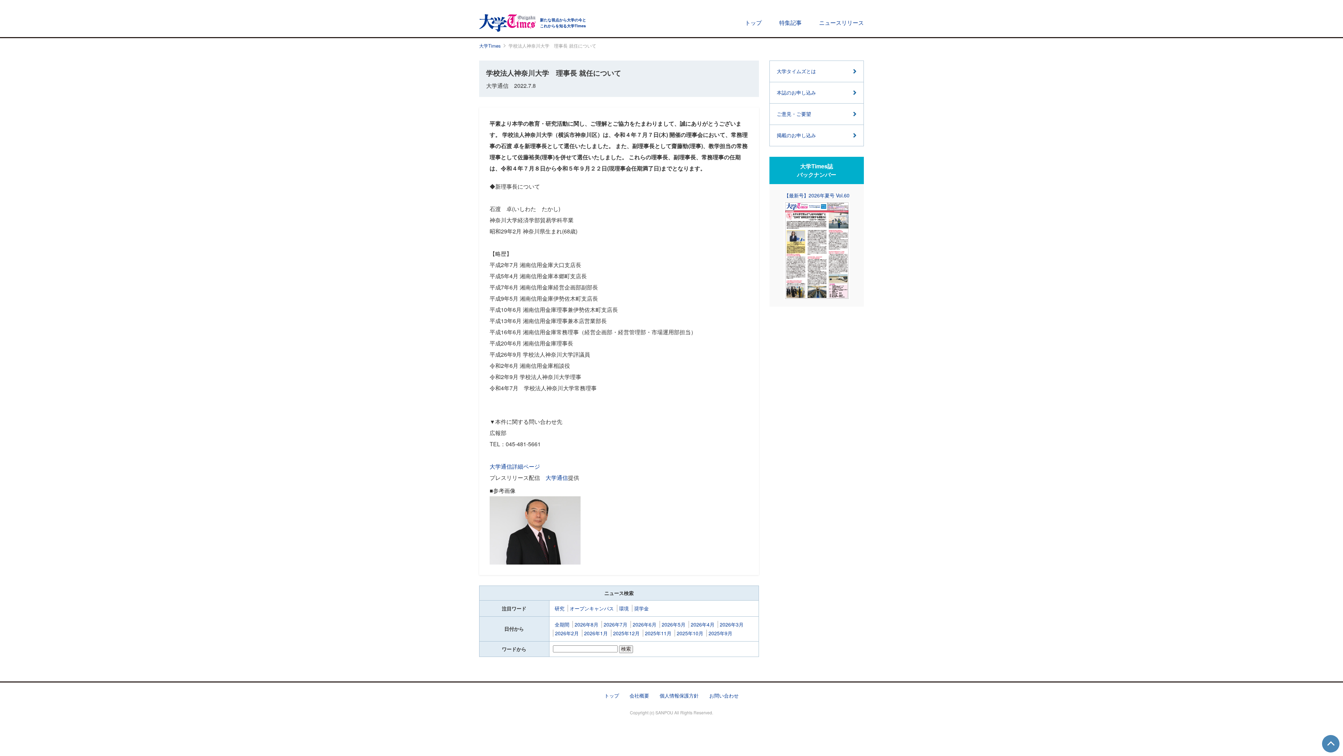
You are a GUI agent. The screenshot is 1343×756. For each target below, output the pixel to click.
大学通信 (557, 478)
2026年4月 (703, 624)
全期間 (562, 624)
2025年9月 (720, 633)
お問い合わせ (724, 695)
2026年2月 (567, 633)
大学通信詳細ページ (515, 466)
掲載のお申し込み (796, 135)
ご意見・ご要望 (794, 113)
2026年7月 (615, 624)
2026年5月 (673, 624)
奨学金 (641, 608)
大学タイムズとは (796, 71)
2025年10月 (690, 633)
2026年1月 (596, 633)
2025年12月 (626, 633)
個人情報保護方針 (679, 695)
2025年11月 (658, 633)
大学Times (490, 45)
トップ (753, 23)
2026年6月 (644, 624)
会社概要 (639, 695)
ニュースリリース (841, 23)
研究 (559, 608)
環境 (624, 608)
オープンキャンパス (592, 608)
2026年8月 (586, 624)
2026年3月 (732, 624)
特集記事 (790, 23)
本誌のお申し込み (796, 92)
